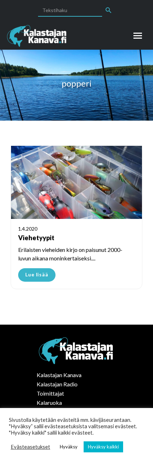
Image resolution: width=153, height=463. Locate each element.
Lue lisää (36, 274)
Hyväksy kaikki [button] (103, 447)
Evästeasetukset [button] (30, 447)
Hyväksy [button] (69, 447)
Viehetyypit (36, 238)
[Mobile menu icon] (137, 35)
